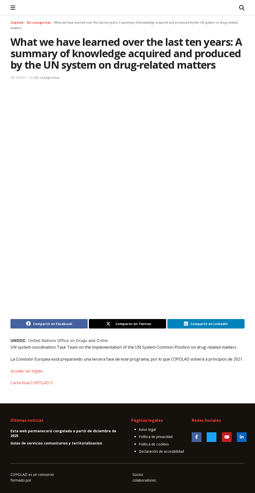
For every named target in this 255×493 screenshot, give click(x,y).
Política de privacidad (156, 436)
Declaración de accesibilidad (161, 451)
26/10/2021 (18, 77)
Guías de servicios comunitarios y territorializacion (56, 443)
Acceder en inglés (26, 371)
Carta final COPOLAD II (31, 382)
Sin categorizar (47, 77)
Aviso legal (147, 429)
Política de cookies (154, 444)
